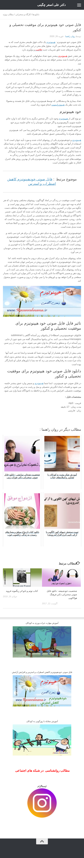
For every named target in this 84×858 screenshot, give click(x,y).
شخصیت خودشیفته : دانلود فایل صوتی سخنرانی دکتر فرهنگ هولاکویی (62, 594)
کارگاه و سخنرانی (23, 14)
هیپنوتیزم (50, 42)
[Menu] (79, 5)
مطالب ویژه (8, 14)
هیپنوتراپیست (57, 104)
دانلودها (35, 14)
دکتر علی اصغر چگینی (51, 4)
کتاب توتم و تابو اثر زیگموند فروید (22, 591)
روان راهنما (70, 36)
